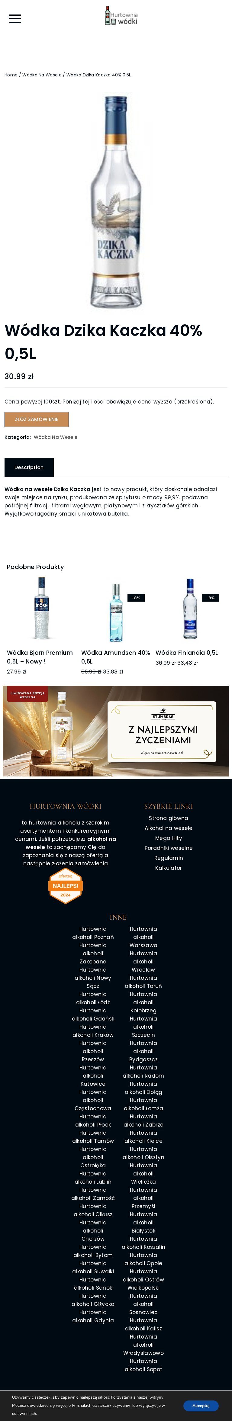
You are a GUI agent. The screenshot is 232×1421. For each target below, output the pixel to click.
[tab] (29, 467)
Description (29, 467)
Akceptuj (201, 1406)
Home (11, 75)
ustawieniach (24, 1413)
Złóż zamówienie (37, 419)
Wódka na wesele (42, 75)
